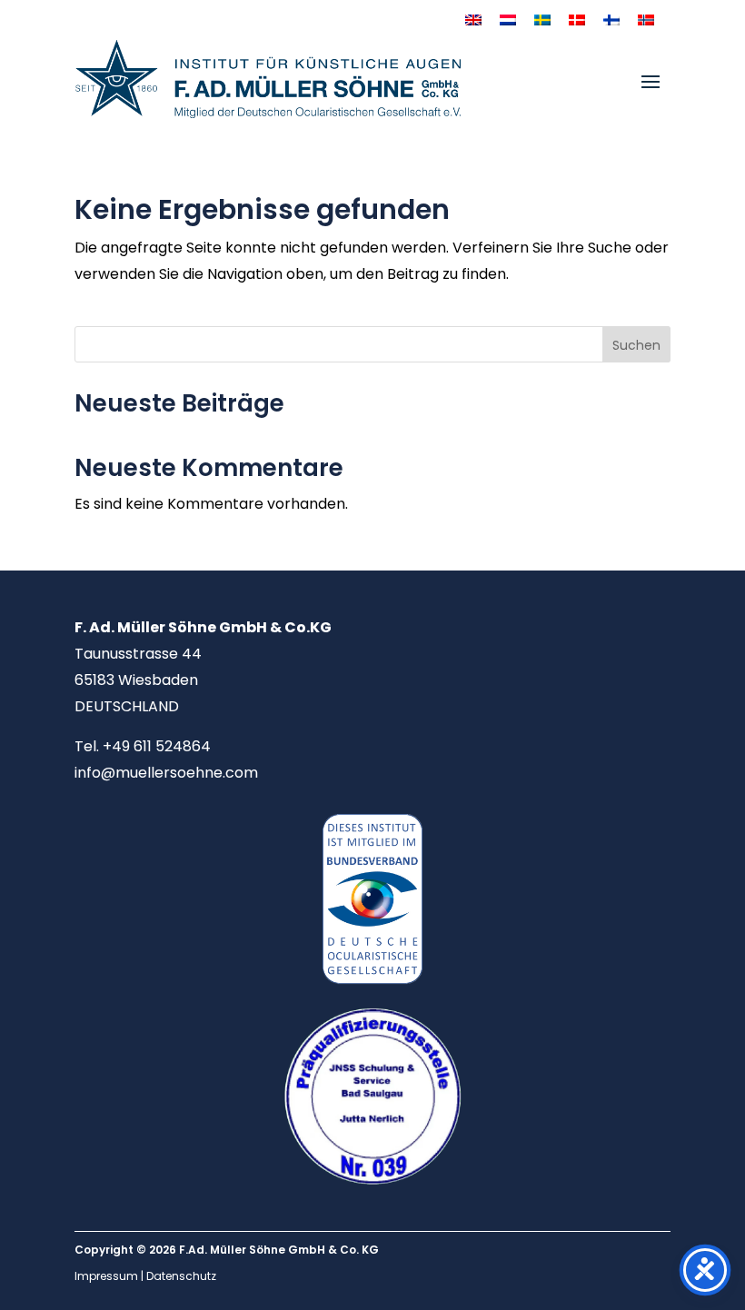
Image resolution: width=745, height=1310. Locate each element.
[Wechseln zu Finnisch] (611, 19)
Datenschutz (181, 1276)
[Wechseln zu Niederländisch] (508, 19)
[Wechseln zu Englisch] (473, 19)
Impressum (106, 1276)
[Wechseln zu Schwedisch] (542, 19)
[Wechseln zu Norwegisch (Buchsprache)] (646, 19)
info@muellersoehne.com (166, 772)
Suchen (636, 345)
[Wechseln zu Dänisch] (577, 19)
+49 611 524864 (157, 746)
